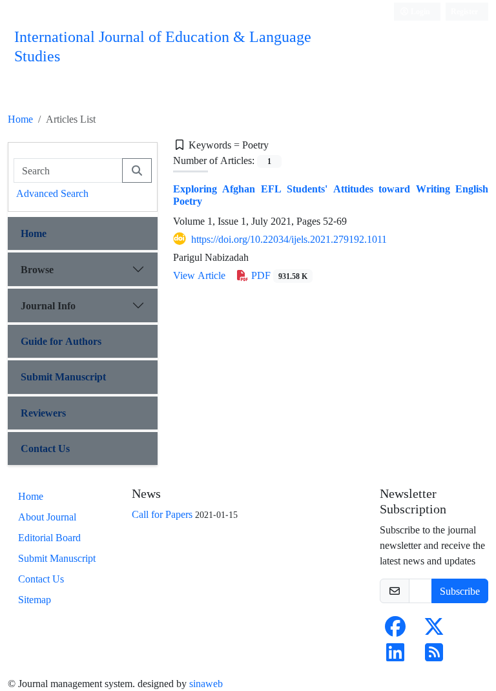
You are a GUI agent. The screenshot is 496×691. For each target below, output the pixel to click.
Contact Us (45, 448)
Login (419, 11)
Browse (37, 269)
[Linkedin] (395, 656)
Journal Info (48, 305)
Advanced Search (52, 193)
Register (464, 11)
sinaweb (206, 683)
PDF (278, 275)
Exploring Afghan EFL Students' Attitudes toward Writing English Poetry (330, 194)
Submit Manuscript (63, 376)
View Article (199, 275)
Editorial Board (49, 537)
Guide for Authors (61, 341)
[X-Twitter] (434, 630)
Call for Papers (162, 514)
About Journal (47, 517)
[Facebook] (395, 630)
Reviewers (43, 413)
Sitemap (34, 599)
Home (20, 119)
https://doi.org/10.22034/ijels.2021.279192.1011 (289, 239)
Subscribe (460, 591)
